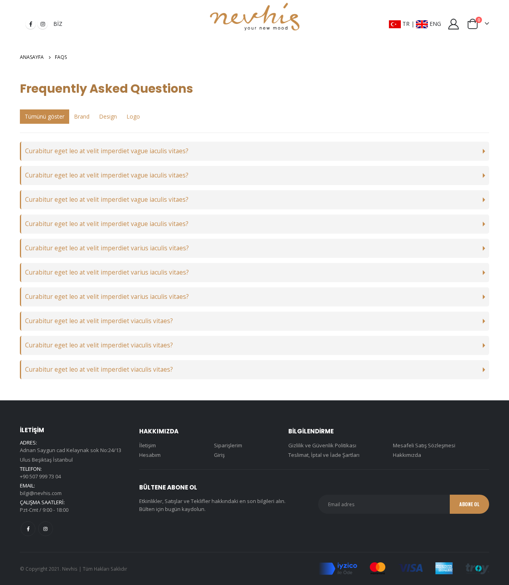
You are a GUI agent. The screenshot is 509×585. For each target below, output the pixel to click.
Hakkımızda (407, 454)
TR (405, 23)
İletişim (147, 445)
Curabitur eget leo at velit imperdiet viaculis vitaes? (99, 321)
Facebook (28, 528)
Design (108, 116)
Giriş (219, 454)
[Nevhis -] (254, 18)
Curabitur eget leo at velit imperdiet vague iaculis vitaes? (106, 151)
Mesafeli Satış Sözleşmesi (424, 445)
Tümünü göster (44, 116)
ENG (434, 23)
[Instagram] (42, 24)
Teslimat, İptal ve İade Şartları (323, 454)
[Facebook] (30, 24)
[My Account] (454, 24)
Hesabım (150, 454)
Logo (133, 116)
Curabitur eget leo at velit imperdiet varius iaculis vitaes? (107, 248)
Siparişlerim (228, 445)
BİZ (57, 23)
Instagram (45, 528)
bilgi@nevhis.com (41, 493)
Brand (81, 116)
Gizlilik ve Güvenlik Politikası (322, 445)
